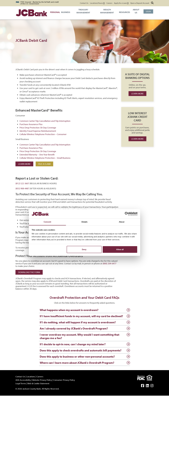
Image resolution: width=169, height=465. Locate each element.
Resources (124, 12)
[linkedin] (147, 386)
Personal (55, 12)
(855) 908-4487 (22, 188)
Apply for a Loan (120, 3)
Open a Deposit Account (139, 3)
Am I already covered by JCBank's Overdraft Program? (74, 328)
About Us (136, 11)
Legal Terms (20, 383)
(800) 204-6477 (109, 263)
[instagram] (152, 386)
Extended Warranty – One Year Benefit (37, 154)
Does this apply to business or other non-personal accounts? (77, 356)
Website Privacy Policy (42, 380)
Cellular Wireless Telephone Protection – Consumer (43, 134)
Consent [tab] (47, 222)
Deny (84, 249)
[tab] (84, 310)
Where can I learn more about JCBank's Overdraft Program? (77, 362)
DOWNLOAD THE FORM (29, 272)
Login (148, 11)
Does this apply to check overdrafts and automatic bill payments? (80, 350)
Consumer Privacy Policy (64, 380)
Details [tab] (85, 222)
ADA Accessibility (23, 380)
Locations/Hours (96, 3)
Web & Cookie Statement (38, 383)
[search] (152, 3)
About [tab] (121, 222)
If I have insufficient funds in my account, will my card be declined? (81, 316)
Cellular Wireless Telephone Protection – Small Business (45, 157)
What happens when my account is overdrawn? (69, 310)
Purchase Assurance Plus (31, 124)
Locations (31, 376)
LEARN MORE (24, 164)
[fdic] (141, 377)
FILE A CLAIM (44, 164)
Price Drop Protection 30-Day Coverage (38, 127)
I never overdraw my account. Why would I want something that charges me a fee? (79, 336)
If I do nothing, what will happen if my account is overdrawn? (78, 322)
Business (65, 12)
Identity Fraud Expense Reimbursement (38, 130)
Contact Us (84, 3)
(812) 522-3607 (22, 183)
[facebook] (142, 386)
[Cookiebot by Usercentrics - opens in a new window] (126, 214)
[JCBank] (31, 13)
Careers (109, 3)
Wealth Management (107, 11)
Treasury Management (83, 11)
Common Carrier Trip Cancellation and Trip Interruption (45, 121)
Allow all (120, 249)
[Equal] (150, 377)
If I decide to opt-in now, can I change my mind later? (73, 344)
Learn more (137, 93)
